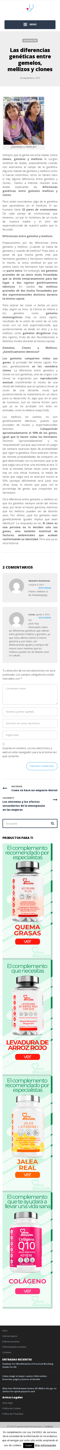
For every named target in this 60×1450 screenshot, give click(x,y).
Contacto (6, 1352)
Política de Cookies (11, 1408)
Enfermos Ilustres (11, 1341)
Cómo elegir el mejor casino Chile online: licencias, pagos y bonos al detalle (24, 1378)
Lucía (31, 614)
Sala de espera (9, 1336)
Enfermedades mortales (14, 1346)
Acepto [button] (28, 1445)
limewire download (39, 580)
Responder (44, 588)
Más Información (45, 1445)
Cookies (48, 1426)
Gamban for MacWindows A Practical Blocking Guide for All (27, 1365)
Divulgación (30, 40)
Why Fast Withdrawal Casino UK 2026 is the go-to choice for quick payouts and (29, 1390)
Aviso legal (7, 1402)
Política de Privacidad (12, 1413)
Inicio (5, 1330)
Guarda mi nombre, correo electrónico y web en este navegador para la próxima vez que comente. (29, 752)
